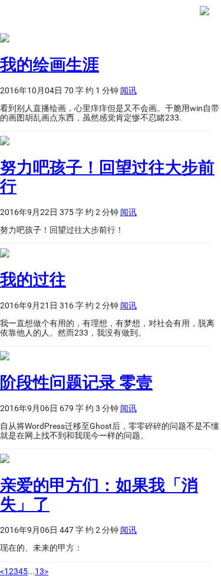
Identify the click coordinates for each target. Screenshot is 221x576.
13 (39, 571)
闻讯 (128, 90)
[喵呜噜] (204, 16)
